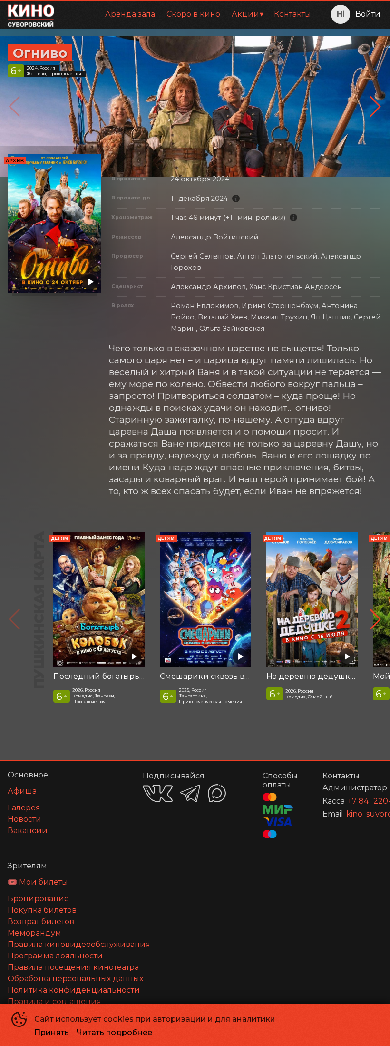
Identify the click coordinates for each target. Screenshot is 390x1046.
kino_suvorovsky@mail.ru (353, 813)
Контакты (292, 14)
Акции (245, 14)
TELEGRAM (190, 793)
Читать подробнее (114, 1032)
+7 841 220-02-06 (354, 801)
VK (158, 793)
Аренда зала (130, 14)
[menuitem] (130, 14)
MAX (217, 793)
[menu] (189, 14)
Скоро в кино (193, 14)
